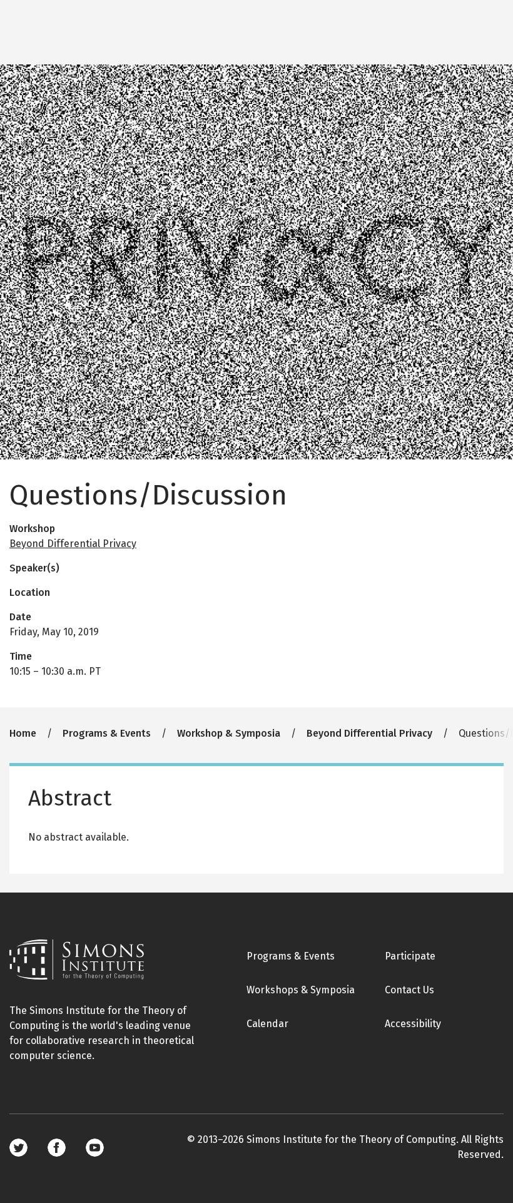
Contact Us (409, 990)
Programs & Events (107, 733)
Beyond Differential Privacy (72, 544)
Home (22, 733)
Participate (410, 956)
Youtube (95, 1148)
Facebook (57, 1148)
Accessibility (413, 1024)
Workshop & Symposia (228, 733)
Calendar (267, 1024)
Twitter (18, 1148)
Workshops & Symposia (300, 990)
